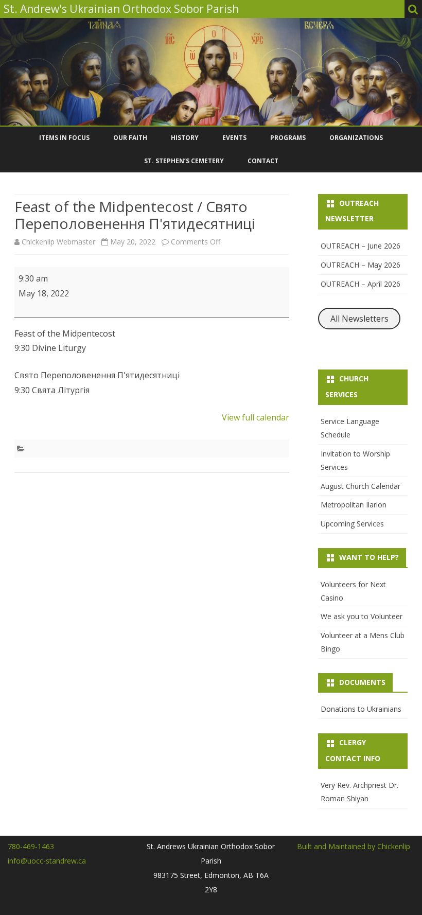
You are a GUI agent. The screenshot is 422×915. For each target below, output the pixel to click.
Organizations (356, 137)
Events (234, 137)
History (185, 137)
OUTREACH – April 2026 (360, 284)
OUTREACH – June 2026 (360, 246)
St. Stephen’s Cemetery (184, 160)
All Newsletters (359, 318)
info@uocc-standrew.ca (47, 861)
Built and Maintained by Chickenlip (353, 846)
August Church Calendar (360, 486)
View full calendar (255, 417)
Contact (263, 160)
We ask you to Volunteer (361, 616)
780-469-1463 (31, 846)
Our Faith (130, 137)
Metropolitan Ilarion (353, 504)
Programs (288, 137)
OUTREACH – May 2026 (360, 265)
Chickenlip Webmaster (58, 242)
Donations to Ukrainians (361, 709)
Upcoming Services (352, 524)
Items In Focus (64, 137)
